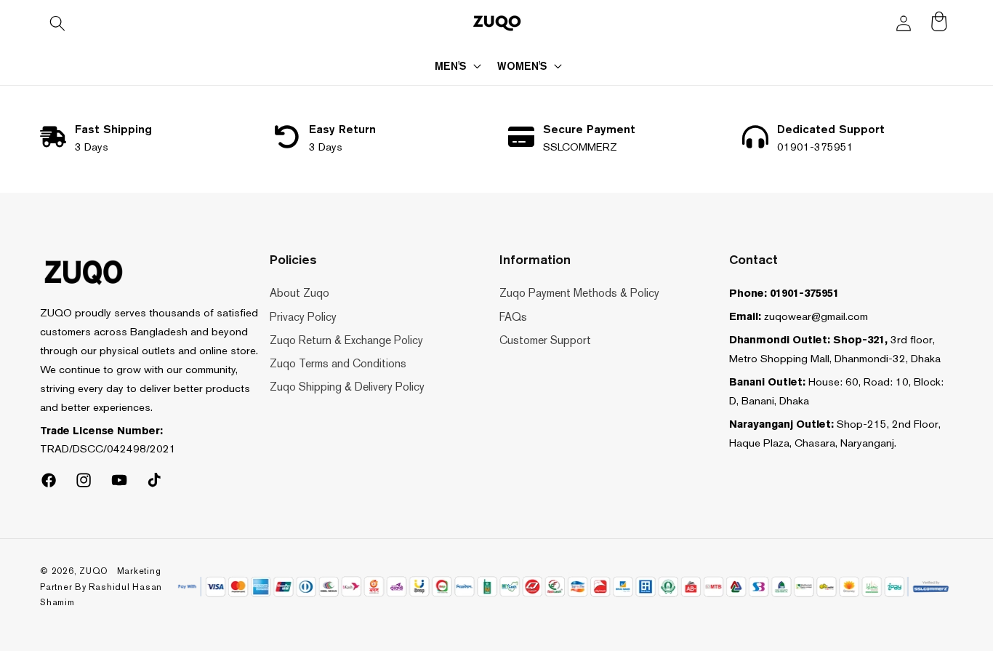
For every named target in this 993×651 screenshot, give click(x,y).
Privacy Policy (303, 317)
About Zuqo (299, 293)
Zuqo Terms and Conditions (338, 363)
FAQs (513, 317)
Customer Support (545, 340)
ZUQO (93, 571)
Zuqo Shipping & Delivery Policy (347, 387)
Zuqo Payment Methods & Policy (579, 293)
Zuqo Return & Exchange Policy (346, 340)
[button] (57, 23)
